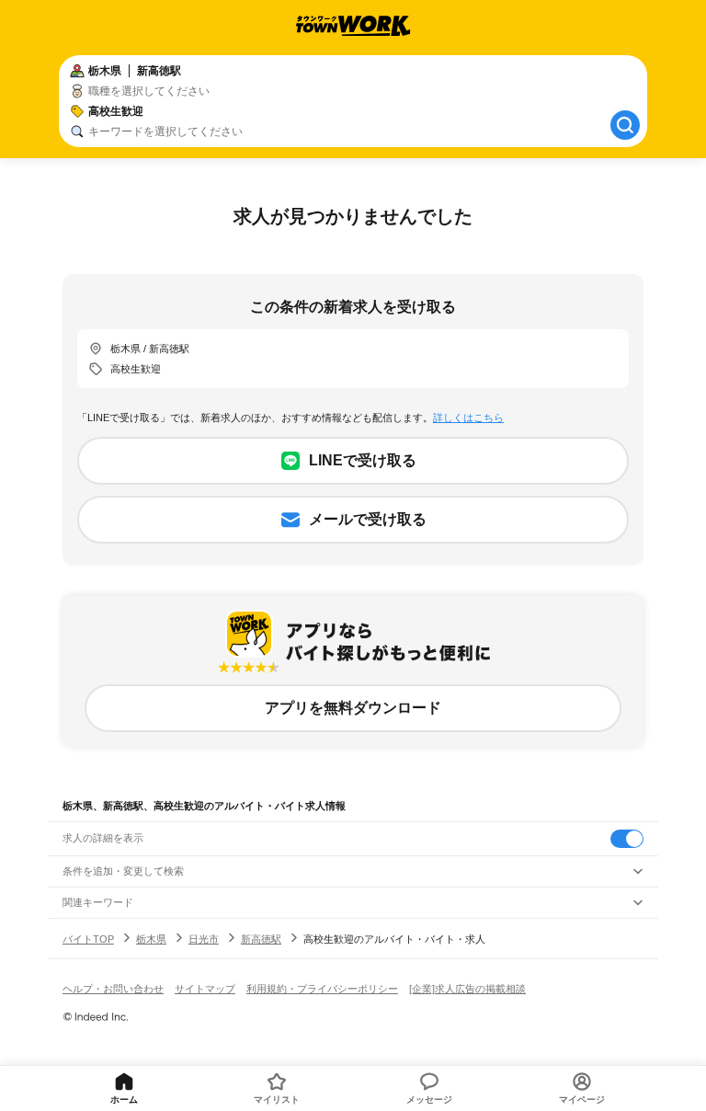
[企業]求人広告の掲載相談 (467, 988)
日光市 (203, 939)
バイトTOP (88, 939)
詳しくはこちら (468, 417)
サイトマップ (205, 988)
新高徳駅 (261, 939)
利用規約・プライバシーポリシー (322, 988)
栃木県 (151, 939)
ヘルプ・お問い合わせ (113, 988)
